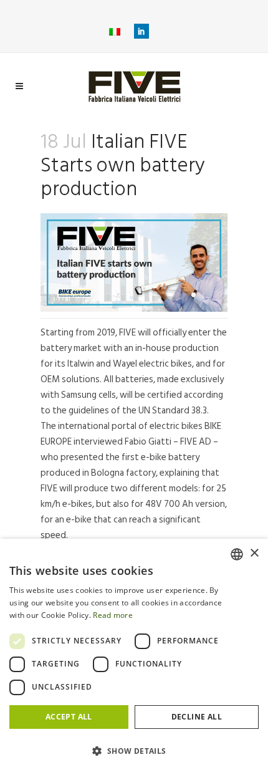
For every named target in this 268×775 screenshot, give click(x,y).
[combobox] (237, 554)
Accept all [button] (68, 716)
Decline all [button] (196, 716)
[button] (134, 751)
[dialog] (134, 657)
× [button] (254, 553)
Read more (113, 615)
